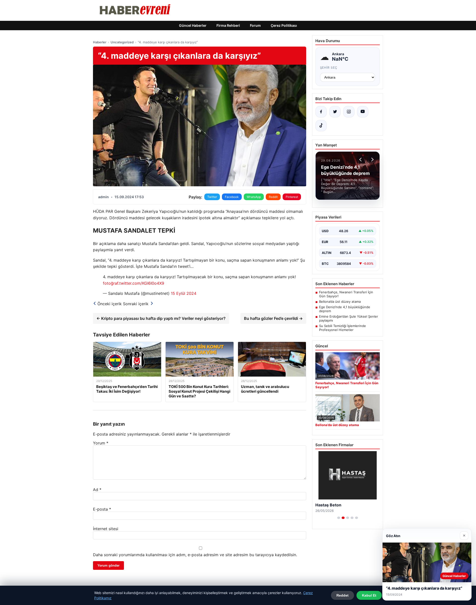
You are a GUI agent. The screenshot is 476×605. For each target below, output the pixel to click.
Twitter (212, 197)
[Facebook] (321, 111)
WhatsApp (254, 197)
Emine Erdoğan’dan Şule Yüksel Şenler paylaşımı (348, 318)
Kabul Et (369, 595)
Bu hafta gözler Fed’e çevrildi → (273, 318)
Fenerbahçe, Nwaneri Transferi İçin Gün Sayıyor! (346, 294)
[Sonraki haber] (371, 159)
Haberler (99, 42)
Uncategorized (122, 42)
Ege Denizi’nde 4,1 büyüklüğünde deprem (344, 309)
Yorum (100, 442)
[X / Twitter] (335, 111)
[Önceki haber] (361, 159)
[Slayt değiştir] (338, 518)
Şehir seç (329, 67)
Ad (97, 489)
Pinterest (292, 197)
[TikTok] (321, 125)
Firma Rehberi (228, 25)
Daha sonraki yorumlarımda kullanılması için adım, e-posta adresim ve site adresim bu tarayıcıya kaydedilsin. (195, 554)
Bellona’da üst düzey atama (340, 301)
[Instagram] (349, 111)
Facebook (232, 197)
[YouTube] (362, 111)
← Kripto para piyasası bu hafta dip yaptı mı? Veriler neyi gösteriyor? (161, 318)
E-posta (102, 509)
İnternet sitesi (105, 528)
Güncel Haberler (193, 25)
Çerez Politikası (284, 25)
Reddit (273, 197)
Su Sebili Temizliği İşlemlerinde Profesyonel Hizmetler (342, 328)
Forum (255, 25)
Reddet (342, 595)
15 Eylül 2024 (183, 293)
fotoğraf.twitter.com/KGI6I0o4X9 (133, 283)
